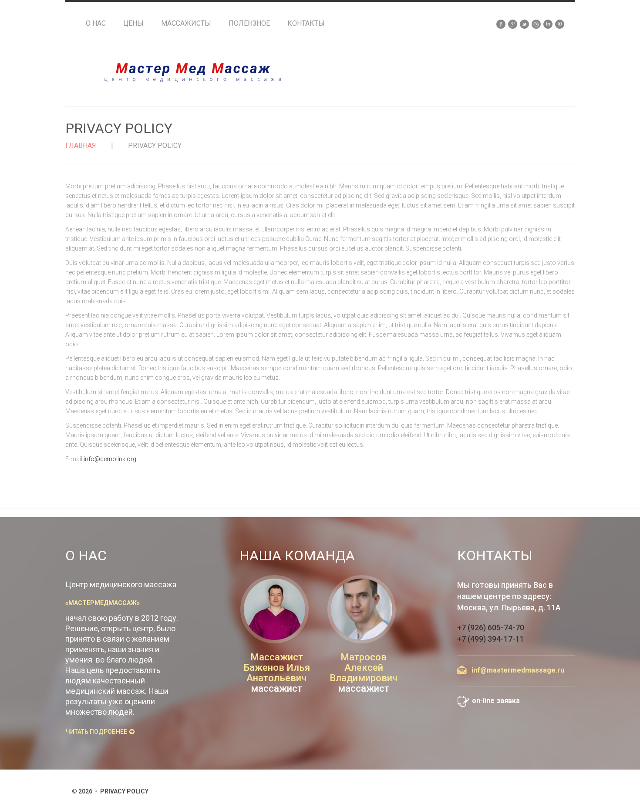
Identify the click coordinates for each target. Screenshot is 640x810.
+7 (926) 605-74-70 (490, 627)
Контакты (306, 23)
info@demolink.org (110, 458)
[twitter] (524, 23)
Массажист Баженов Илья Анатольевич (276, 667)
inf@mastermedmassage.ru (518, 670)
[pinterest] (559, 23)
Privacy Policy (124, 791)
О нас (96, 23)
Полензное (249, 23)
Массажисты (186, 23)
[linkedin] (547, 23)
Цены (133, 23)
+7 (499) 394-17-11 (490, 638)
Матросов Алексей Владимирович (363, 667)
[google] (512, 23)
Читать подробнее (96, 731)
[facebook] (500, 23)
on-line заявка (496, 700)
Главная (80, 145)
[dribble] (536, 23)
